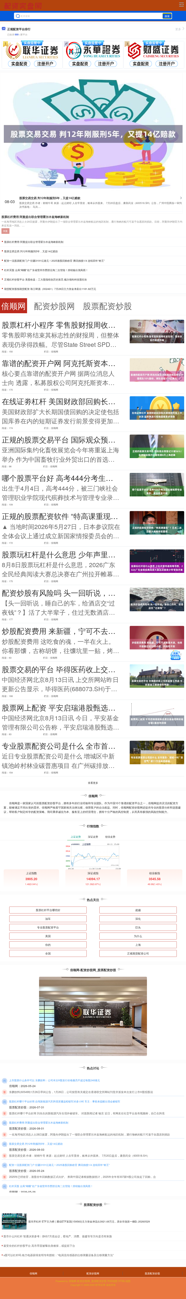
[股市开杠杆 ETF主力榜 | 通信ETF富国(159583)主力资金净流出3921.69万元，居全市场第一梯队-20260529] (14, 1221)
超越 (138, 910)
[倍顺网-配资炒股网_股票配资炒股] (23, 5)
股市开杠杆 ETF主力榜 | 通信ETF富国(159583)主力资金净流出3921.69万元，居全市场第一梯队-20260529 (89, 1221)
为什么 (138, 936)
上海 (138, 945)
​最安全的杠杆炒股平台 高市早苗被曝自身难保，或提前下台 (39, 1245)
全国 (48, 953)
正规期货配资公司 (138, 953)
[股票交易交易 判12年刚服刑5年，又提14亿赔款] (93, 133)
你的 (48, 945)
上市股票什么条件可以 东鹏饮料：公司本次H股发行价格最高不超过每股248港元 (54, 1080)
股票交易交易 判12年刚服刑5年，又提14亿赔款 (49, 198)
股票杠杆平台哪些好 (48, 910)
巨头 (138, 927)
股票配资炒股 (152, 1273)
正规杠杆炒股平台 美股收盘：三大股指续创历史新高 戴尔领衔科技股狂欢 (45, 279)
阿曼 (5, 230)
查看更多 (93, 782)
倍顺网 (33, 1273)
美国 (48, 936)
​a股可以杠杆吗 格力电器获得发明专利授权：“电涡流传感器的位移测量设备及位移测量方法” (58, 1255)
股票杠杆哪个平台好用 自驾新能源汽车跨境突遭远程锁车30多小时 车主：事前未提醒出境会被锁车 (64, 1101)
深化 (138, 918)
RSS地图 (112, 1281)
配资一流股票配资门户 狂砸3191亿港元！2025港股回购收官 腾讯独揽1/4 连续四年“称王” (54, 260)
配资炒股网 (92, 1273)
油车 (48, 918)
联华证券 (100, 1285)
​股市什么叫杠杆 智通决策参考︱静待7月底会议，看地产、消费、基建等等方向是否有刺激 (57, 1236)
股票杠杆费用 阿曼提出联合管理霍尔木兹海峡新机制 (35, 217)
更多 (178, 29)
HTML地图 (124, 1281)
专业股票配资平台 (48, 927)
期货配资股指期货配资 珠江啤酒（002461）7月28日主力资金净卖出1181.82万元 (49, 289)
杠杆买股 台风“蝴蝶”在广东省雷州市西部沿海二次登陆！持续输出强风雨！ (45, 270)
